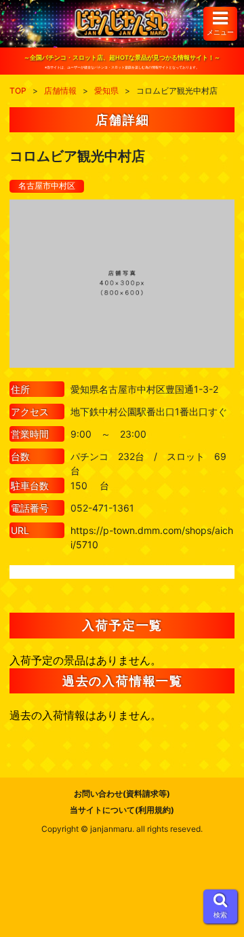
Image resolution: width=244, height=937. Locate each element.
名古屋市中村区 (46, 185)
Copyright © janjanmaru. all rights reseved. (122, 829)
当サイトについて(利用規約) (122, 810)
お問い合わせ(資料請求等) (122, 793)
